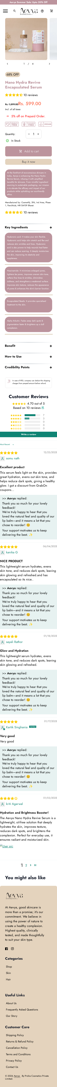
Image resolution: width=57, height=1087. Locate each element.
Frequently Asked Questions (22, 1009)
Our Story (11, 1016)
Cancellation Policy (17, 1048)
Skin (8, 973)
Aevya (17, 1076)
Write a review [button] (28, 434)
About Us (11, 1003)
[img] (8, 453)
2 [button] (26, 865)
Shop (9, 967)
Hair (8, 979)
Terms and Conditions (18, 1054)
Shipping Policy (15, 1035)
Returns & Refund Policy (19, 1041)
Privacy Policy (14, 1061)
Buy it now (28, 161)
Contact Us (12, 1067)
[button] (14, 95)
